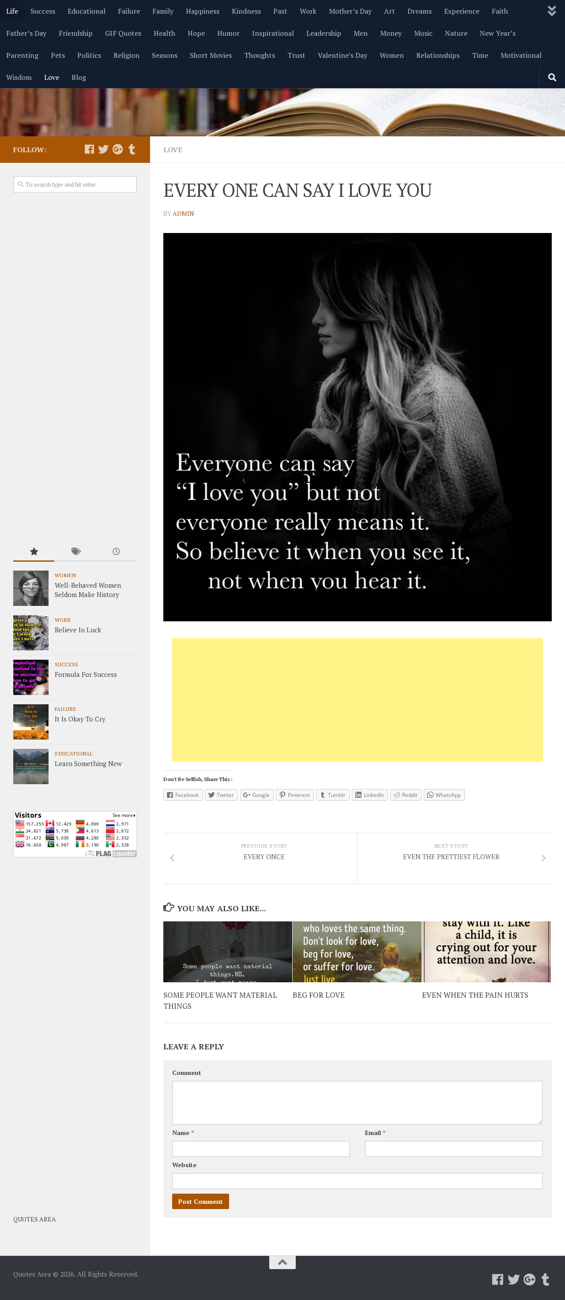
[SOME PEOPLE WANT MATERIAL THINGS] (227, 951)
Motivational (521, 55)
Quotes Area (34, 1219)
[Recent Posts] (116, 552)
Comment (186, 1072)
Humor (228, 33)
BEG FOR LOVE (319, 994)
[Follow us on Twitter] (103, 149)
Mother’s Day (350, 11)
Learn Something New (88, 763)
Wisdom (19, 77)
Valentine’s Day (342, 55)
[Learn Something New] (31, 766)
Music (423, 33)
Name (183, 1132)
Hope (196, 33)
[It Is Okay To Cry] (31, 722)
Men (361, 33)
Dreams (419, 11)
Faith (500, 11)
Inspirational (273, 33)
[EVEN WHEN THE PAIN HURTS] (486, 951)
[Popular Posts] (33, 552)
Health (164, 33)
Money (391, 33)
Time (480, 55)
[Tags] (74, 552)
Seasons (164, 55)
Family (162, 11)
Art (389, 11)
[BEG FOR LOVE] (357, 951)
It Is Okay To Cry (80, 718)
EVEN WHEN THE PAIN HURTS (475, 994)
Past (280, 11)
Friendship (76, 33)
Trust (296, 55)
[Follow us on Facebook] (89, 149)
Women (392, 55)
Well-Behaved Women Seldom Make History (88, 590)
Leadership (323, 33)
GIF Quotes (123, 33)
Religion (126, 55)
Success (42, 11)
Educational (86, 11)
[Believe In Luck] (31, 632)
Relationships (438, 55)
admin (183, 213)
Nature (456, 33)
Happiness (202, 11)
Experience (461, 11)
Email (375, 1132)
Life (12, 11)
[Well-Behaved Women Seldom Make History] (31, 588)
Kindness (246, 11)
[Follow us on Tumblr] (131, 149)
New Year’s (498, 33)
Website (184, 1165)
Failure (129, 11)
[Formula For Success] (31, 677)
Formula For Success (86, 674)
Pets (58, 55)
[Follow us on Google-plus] (117, 149)
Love (51, 77)
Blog (79, 77)
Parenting (22, 55)
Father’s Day (26, 33)
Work (308, 11)
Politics (89, 55)
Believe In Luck (78, 629)
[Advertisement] (357, 700)
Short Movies (211, 55)
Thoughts (259, 55)
